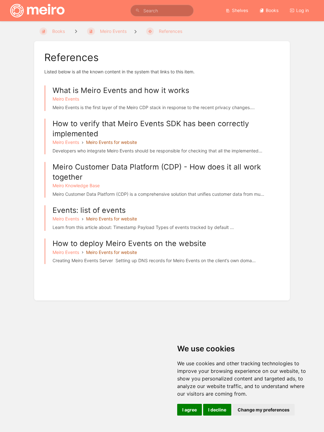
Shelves (240, 10)
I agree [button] (189, 409)
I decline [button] (217, 409)
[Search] (137, 10)
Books (272, 10)
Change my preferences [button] (264, 409)
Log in (302, 10)
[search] (162, 10)
